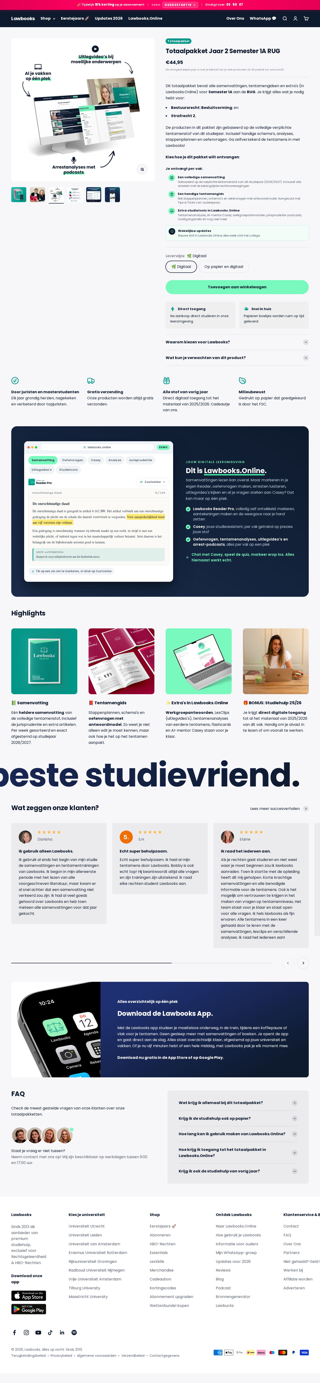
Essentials (159, 1252)
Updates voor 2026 (233, 1261)
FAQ (287, 1235)
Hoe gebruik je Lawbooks (238, 1235)
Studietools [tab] (68, 470)
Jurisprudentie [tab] (140, 460)
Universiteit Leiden (85, 1235)
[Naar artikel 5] (93, 195)
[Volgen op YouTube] (38, 1332)
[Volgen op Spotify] (74, 1332)
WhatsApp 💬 (263, 18)
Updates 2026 (109, 18)
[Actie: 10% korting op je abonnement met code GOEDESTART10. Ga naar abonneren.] (160, 5)
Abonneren (160, 1235)
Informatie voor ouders (237, 1244)
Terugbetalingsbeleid (28, 1355)
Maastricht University (88, 1296)
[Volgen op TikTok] (50, 1332)
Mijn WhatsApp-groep (236, 1252)
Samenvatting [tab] (43, 460)
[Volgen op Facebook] (14, 1332)
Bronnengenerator (233, 1296)
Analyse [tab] (114, 460)
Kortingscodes (163, 1288)
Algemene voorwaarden (96, 1355)
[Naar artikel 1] (18, 195)
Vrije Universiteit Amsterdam (95, 1279)
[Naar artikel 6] (112, 195)
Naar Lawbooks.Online (236, 1226)
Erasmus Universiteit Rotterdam (98, 1252)
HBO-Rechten (162, 1244)
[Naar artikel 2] (37, 195)
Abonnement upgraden (171, 1296)
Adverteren (294, 1288)
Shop (46, 18)
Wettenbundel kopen (169, 1305)
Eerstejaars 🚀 (75, 18)
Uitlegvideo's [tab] (42, 470)
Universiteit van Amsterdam (94, 1244)
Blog (220, 1279)
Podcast (223, 1288)
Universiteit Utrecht (87, 1226)
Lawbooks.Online (145, 18)
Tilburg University (84, 1288)
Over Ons (235, 18)
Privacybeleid (61, 1355)
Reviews (223, 1270)
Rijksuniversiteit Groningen (93, 1261)
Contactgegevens (164, 1355)
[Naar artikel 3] (56, 195)
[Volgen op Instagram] (26, 1332)
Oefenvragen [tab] (72, 460)
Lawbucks (225, 1305)
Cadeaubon (160, 1279)
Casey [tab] (96, 460)
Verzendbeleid (133, 1355)
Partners (291, 1252)
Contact (291, 1226)
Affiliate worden (298, 1279)
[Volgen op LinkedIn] (62, 1332)
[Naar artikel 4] (74, 195)
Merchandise (162, 1270)
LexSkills (157, 1261)
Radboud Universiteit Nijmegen (97, 1270)
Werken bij (293, 1270)
